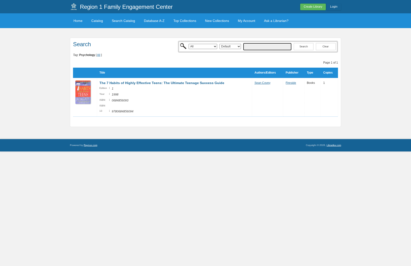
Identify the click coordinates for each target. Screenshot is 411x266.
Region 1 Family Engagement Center (126, 7)
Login (334, 6)
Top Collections (184, 21)
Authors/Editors (265, 72)
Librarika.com (334, 145)
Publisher (292, 72)
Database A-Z (154, 21)
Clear (326, 46)
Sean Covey (262, 83)
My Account (246, 21)
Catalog (97, 21)
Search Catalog (123, 21)
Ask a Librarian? (276, 21)
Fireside (291, 83)
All (98, 55)
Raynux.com (90, 145)
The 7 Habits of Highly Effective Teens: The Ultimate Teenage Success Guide (161, 83)
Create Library (313, 6)
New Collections (217, 21)
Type (310, 72)
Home (78, 21)
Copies (328, 72)
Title (102, 72)
